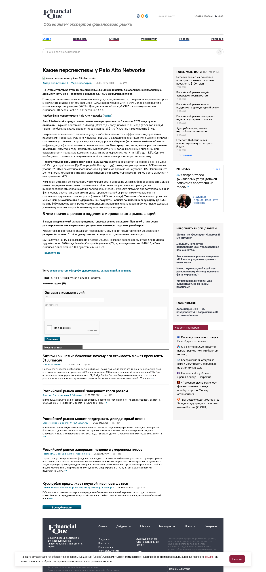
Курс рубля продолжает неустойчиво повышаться (85, 483)
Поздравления (186, 302)
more (152, 378)
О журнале (104, 539)
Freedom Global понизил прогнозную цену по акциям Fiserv (194, 143)
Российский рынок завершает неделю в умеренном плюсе (92, 449)
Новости (184, 38)
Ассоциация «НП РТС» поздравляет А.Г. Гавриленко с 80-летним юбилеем (198, 312)
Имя (46, 296)
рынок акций (109, 270)
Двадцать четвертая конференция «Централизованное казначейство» (197, 246)
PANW (107, 115)
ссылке (209, 556)
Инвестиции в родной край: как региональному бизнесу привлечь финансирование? (197, 271)
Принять (237, 559)
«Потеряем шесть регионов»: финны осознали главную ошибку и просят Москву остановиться (197, 388)
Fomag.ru (57, 14)
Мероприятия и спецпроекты (196, 228)
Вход (220, 16)
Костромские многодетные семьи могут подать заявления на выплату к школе (196, 363)
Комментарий (51, 305)
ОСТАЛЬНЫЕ (185, 155)
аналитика (124, 270)
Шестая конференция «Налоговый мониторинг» (198, 236)
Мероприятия (149, 38)
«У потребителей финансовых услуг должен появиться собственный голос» (196, 181)
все (218, 169)
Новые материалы (189, 71)
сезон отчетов (59, 270)
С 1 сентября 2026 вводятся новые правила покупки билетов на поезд (197, 350)
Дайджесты (80, 38)
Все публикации (62, 507)
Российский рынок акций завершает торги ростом (85, 390)
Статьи (47, 38)
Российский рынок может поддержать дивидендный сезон (94, 418)
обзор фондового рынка (84, 270)
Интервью (217, 38)
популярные (211, 71)
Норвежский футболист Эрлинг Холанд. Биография (194, 375)
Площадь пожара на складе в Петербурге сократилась (197, 339)
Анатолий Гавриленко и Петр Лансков (205, 199)
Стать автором (204, 16)
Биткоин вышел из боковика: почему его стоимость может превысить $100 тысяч (103, 357)
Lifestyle (114, 38)
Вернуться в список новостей (82, 277)
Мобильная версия (179, 569)
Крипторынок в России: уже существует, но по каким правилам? (194, 283)
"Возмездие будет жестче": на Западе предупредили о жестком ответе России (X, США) (198, 403)
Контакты (103, 543)
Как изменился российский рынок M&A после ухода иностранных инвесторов (197, 259)
